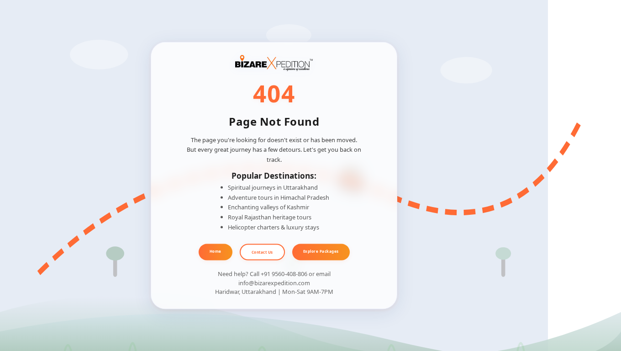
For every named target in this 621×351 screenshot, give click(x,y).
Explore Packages (321, 250)
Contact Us (262, 251)
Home (215, 250)
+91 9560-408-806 (284, 274)
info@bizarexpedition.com (274, 282)
